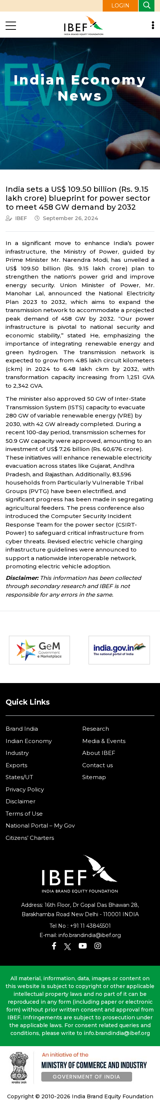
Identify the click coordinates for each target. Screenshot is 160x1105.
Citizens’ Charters (30, 837)
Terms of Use (24, 813)
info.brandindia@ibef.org (89, 935)
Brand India (22, 728)
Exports (16, 765)
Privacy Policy (25, 789)
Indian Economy (29, 740)
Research (95, 728)
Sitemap (94, 777)
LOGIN (120, 5)
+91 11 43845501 (90, 926)
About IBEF (98, 752)
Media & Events (103, 740)
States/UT (19, 777)
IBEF (21, 218)
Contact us (97, 765)
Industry (17, 752)
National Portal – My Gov (40, 825)
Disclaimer (20, 801)
